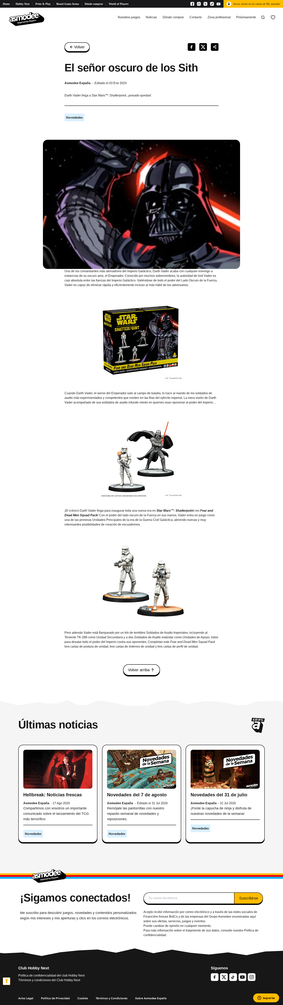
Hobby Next (23, 4)
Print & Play (43, 4)
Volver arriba (139, 670)
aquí (253, 916)
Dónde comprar (94, 4)
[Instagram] (199, 4)
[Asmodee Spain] (27, 17)
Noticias (151, 17)
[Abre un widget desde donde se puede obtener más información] (266, 998)
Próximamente (246, 17)
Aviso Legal (25, 998)
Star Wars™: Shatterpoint (175, 510)
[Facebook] (192, 4)
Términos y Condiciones (111, 998)
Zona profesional (219, 17)
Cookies (82, 998)
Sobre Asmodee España (151, 998)
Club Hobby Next (33, 968)
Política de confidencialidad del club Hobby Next (51, 975)
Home (6, 4)
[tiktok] (233, 977)
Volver (79, 47)
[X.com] (205, 4)
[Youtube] (218, 4)
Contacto (195, 17)
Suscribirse (248, 898)
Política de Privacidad (55, 998)
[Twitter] (224, 977)
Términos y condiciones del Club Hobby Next (49, 980)
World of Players (118, 4)
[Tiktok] (212, 4)
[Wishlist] (273, 17)
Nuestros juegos (129, 17)
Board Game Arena (67, 4)
